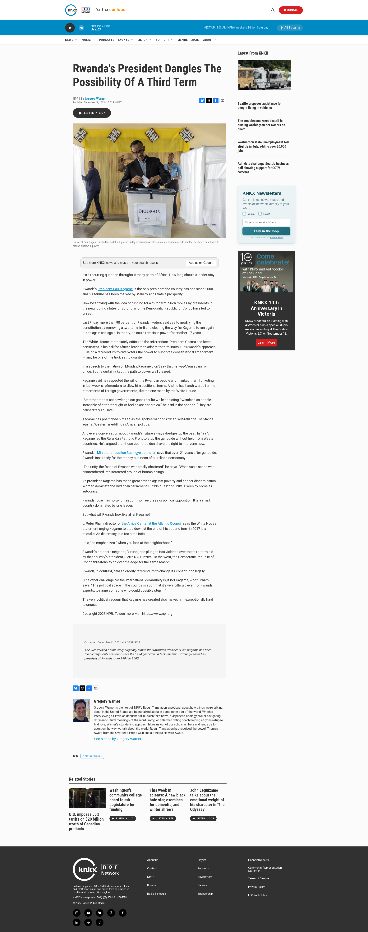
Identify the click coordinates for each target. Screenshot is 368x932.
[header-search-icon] (272, 10)
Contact (152, 868)
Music (86, 39)
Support (162, 39)
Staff (150, 877)
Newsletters (205, 877)
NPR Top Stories (92, 756)
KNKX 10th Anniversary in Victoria (266, 308)
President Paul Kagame (115, 289)
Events (123, 39)
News (69, 39)
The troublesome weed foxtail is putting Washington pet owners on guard (261, 125)
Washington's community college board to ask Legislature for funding (125, 800)
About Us (152, 860)
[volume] (81, 28)
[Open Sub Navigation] (76, 39)
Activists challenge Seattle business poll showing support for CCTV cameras (263, 168)
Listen (143, 39)
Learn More (266, 342)
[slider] (87, 28)
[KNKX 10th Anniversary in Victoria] (266, 272)
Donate (292, 9)
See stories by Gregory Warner (117, 739)
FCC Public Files (257, 895)
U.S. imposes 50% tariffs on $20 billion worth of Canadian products (86, 821)
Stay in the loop (266, 231)
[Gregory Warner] (81, 710)
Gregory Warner (95, 98)
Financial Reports (258, 860)
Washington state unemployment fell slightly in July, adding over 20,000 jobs (263, 146)
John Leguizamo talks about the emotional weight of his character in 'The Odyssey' (207, 800)
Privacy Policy (276, 237)
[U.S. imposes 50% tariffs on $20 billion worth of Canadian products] (87, 798)
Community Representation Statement (265, 869)
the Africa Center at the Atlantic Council (152, 523)
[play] (70, 28)
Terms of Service (258, 878)
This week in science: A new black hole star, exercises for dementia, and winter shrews (168, 800)
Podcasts (106, 39)
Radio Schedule (156, 893)
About (208, 39)
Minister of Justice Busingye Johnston (126, 453)
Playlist (202, 860)
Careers (202, 885)
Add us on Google (201, 262)
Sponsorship (205, 893)
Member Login (188, 39)
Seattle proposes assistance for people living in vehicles (260, 105)
